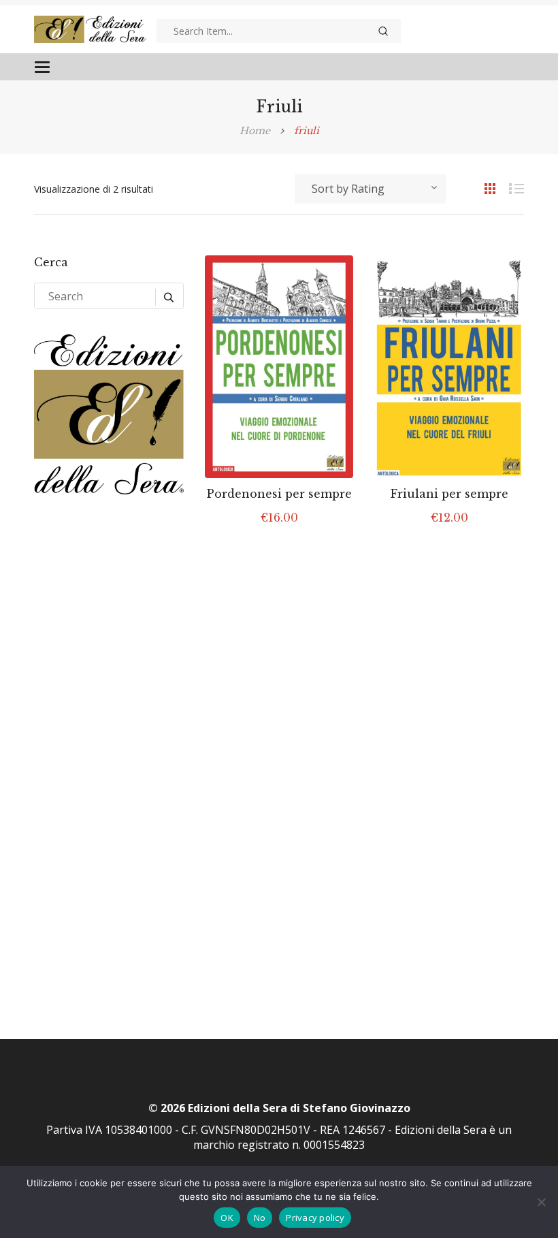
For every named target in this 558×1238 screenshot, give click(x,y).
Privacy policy (315, 1217)
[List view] (510, 188)
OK (226, 1217)
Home (255, 131)
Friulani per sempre (449, 494)
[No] (541, 1202)
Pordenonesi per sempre (279, 494)
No (260, 1217)
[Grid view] (483, 188)
